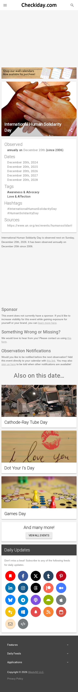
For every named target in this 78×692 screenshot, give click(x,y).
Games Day (15, 513)
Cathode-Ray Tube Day (25, 422)
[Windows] (23, 612)
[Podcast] (36, 600)
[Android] (48, 600)
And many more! (39, 527)
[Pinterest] (61, 576)
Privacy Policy (15, 678)
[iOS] (61, 600)
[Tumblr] (48, 576)
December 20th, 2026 (22, 171)
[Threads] (36, 588)
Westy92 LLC (36, 672)
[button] (5, 5)
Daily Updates (17, 550)
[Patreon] (48, 588)
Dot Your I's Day (19, 468)
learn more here (47, 322)
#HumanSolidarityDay (22, 213)
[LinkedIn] (10, 588)
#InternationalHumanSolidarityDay (32, 209)
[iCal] (61, 612)
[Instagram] (23, 588)
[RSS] (48, 612)
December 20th (34, 150)
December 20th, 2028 (22, 180)
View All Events (39, 535)
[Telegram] (23, 600)
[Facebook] (23, 576)
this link (51, 360)
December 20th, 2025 (22, 167)
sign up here (8, 364)
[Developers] (23, 624)
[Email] (10, 624)
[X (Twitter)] (36, 576)
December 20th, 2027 (22, 175)
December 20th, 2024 (22, 162)
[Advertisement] (39, 37)
